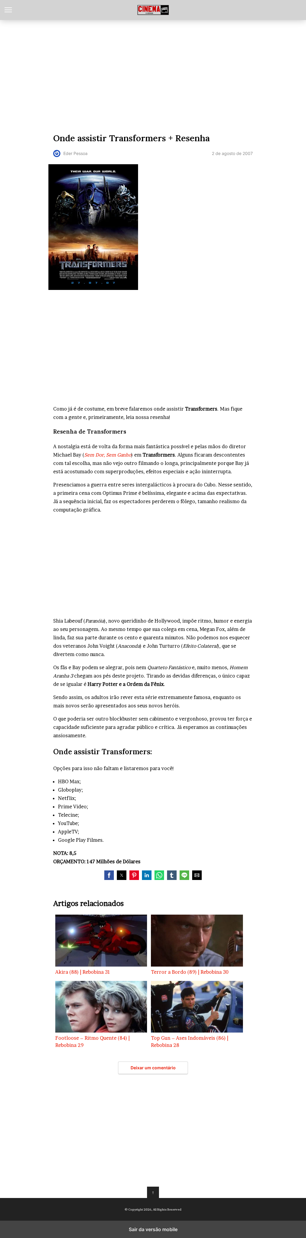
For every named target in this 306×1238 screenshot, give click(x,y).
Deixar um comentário (153, 1067)
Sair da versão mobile (153, 1229)
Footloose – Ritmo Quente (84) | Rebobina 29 (92, 1041)
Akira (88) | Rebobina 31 (82, 972)
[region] (153, 75)
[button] (109, 875)
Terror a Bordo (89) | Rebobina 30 (190, 972)
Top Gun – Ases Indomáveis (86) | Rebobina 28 (189, 1041)
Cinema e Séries (153, 10)
